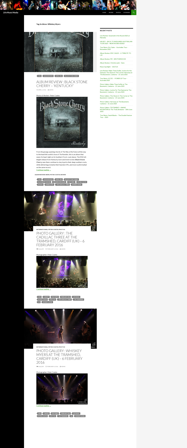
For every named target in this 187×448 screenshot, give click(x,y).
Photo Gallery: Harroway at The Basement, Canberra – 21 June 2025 (114, 103)
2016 (39, 76)
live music (76, 297)
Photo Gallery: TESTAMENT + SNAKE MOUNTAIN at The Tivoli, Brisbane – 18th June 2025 (116, 109)
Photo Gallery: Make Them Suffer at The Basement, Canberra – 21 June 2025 (113, 85)
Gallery (41, 249)
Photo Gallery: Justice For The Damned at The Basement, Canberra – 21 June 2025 (115, 91)
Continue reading (43, 170)
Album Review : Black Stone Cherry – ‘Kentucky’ (62, 84)
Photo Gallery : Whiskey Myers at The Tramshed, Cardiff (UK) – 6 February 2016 (59, 356)
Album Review (40, 174)
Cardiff (46, 297)
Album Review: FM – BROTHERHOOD (113, 59)
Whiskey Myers (76, 184)
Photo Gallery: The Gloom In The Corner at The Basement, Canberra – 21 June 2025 (116, 97)
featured (71, 182)
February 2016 (65, 297)
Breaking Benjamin (59, 182)
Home (104, 12)
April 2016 (59, 76)
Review (111, 12)
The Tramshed (78, 299)
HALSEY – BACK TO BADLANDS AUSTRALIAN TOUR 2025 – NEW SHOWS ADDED (116, 42)
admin (51, 90)
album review (48, 76)
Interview (126, 12)
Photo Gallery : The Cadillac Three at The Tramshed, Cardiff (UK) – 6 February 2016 (60, 239)
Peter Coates (55, 174)
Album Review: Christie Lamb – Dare (112, 63)
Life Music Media (10, 12)
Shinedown (49, 184)
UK (39, 302)
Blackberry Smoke (44, 182)
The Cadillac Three (62, 184)
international (42, 229)
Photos (118, 12)
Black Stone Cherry (71, 76)
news (48, 174)
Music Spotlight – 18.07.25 (109, 67)
